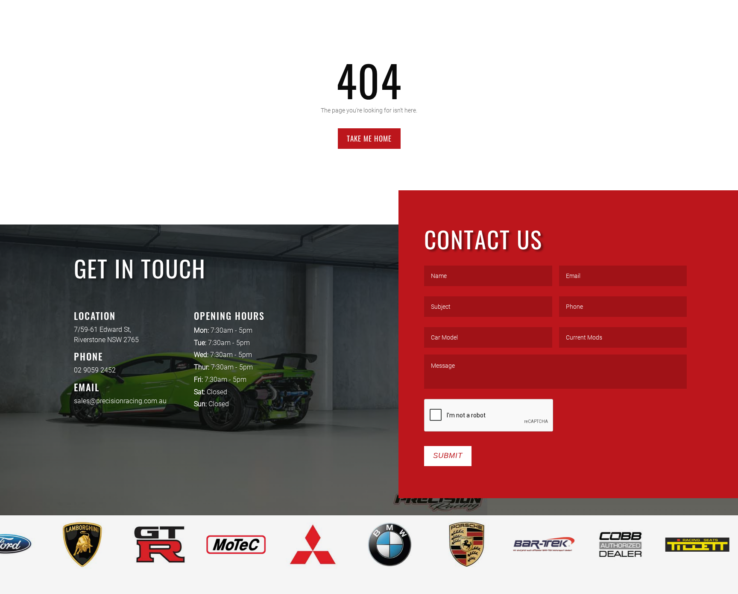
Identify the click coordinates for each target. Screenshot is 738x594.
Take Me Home (369, 138)
